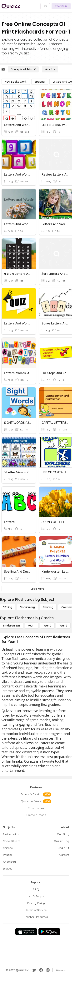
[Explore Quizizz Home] (11, 6)
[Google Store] (49, 931)
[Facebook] (41, 970)
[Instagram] (48, 970)
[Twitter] (34, 970)
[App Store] (26, 931)
